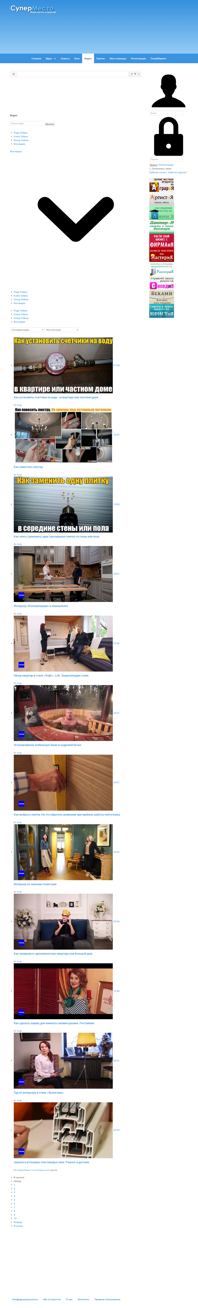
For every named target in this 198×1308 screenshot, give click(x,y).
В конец (18, 1225)
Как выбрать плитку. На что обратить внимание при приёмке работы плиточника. (67, 814)
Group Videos (21, 140)
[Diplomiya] (161, 212)
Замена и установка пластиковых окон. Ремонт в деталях (51, 1162)
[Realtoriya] (161, 268)
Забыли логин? (158, 172)
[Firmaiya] (161, 240)
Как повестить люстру (28, 467)
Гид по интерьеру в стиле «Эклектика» (39, 1092)
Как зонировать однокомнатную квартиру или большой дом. (53, 953)
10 (15, 1218)
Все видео (19, 143)
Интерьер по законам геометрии (35, 884)
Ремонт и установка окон (37, 1170)
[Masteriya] (161, 254)
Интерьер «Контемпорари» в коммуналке (41, 606)
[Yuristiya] (161, 310)
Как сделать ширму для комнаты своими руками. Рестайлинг (54, 1023)
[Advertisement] (127, 25)
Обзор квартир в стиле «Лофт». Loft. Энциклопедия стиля (51, 675)
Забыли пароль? (177, 172)
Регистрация (166, 164)
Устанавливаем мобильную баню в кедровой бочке (47, 745)
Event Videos (21, 136)
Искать (50, 124)
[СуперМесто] (34, 9)
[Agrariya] (161, 184)
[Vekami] (161, 296)
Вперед (18, 1222)
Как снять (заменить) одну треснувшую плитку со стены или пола (56, 536)
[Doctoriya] (161, 226)
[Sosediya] (161, 282)
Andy (19, 405)
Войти (153, 165)
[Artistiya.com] (161, 198)
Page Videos (20, 132)
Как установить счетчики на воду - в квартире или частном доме (56, 397)
